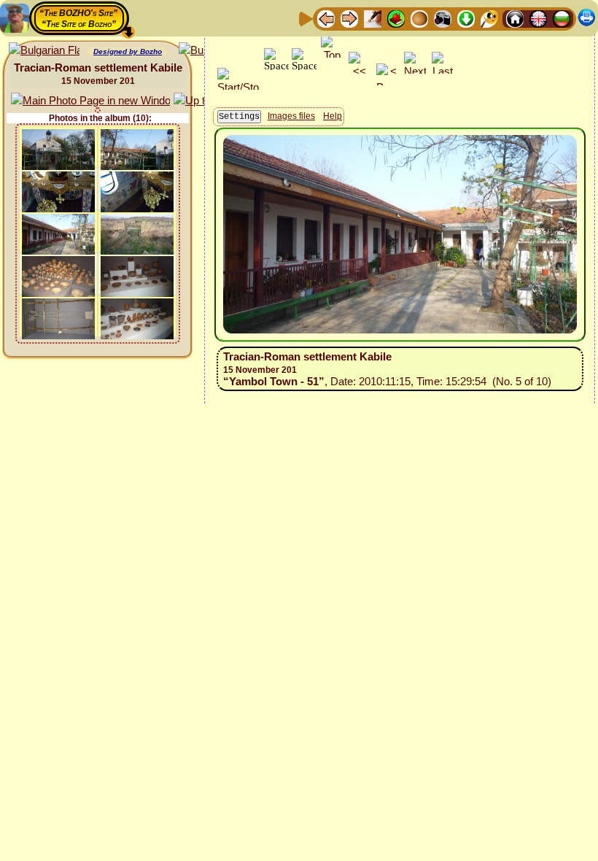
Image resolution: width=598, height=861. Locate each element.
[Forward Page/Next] (349, 18)
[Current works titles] (419, 18)
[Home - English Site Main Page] (538, 18)
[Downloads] (466, 18)
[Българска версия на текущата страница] (44, 51)
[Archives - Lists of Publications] (372, 18)
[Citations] (396, 18)
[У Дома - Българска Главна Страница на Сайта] (561, 18)
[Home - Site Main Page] (515, 18)
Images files (291, 116)
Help (332, 116)
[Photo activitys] (442, 18)
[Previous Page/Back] (326, 18)
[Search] (489, 18)
